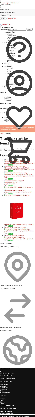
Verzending (3, 386)
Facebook (6, 117)
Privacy (2, 403)
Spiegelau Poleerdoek (10, 184)
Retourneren (3, 389)
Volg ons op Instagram (6, 411)
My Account (7, 97)
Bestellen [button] (10, 164)
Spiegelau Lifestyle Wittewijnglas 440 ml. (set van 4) (18, 238)
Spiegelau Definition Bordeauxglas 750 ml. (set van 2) (19, 169)
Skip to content (15, 3)
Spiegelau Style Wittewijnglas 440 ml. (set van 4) (17, 192)
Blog (1, 400)
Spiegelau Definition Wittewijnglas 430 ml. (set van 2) (19, 224)
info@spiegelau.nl (10, 378)
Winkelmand (7, 134)
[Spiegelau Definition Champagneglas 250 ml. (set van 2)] (19, 228)
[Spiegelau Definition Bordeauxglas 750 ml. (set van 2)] (19, 167)
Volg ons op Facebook (6, 413)
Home (2, 133)
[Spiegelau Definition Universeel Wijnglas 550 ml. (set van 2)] (19, 173)
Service (2, 391)
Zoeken (30, 29)
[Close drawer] (0, 6)
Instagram (6, 120)
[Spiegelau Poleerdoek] (19, 181)
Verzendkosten (4, 387)
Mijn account (7, 66)
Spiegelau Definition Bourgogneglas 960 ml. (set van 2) (19, 163)
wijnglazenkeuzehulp (9, 127)
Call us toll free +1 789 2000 (8, 108)
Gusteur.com (26, 416)
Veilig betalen (4, 384)
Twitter (6, 119)
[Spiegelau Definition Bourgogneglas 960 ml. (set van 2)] (19, 160)
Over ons (2, 399)
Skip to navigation (5, 3)
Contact (2, 402)
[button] (2, 169)
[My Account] (1, 25)
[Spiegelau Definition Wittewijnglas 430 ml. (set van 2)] (19, 209)
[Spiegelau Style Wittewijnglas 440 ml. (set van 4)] (19, 188)
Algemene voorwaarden (7, 405)
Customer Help (8, 98)
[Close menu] (0, 1)
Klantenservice (8, 32)
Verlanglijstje (7, 100)
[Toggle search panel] (0, 27)
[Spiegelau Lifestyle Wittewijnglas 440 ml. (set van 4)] (19, 236)
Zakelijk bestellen (5, 392)
